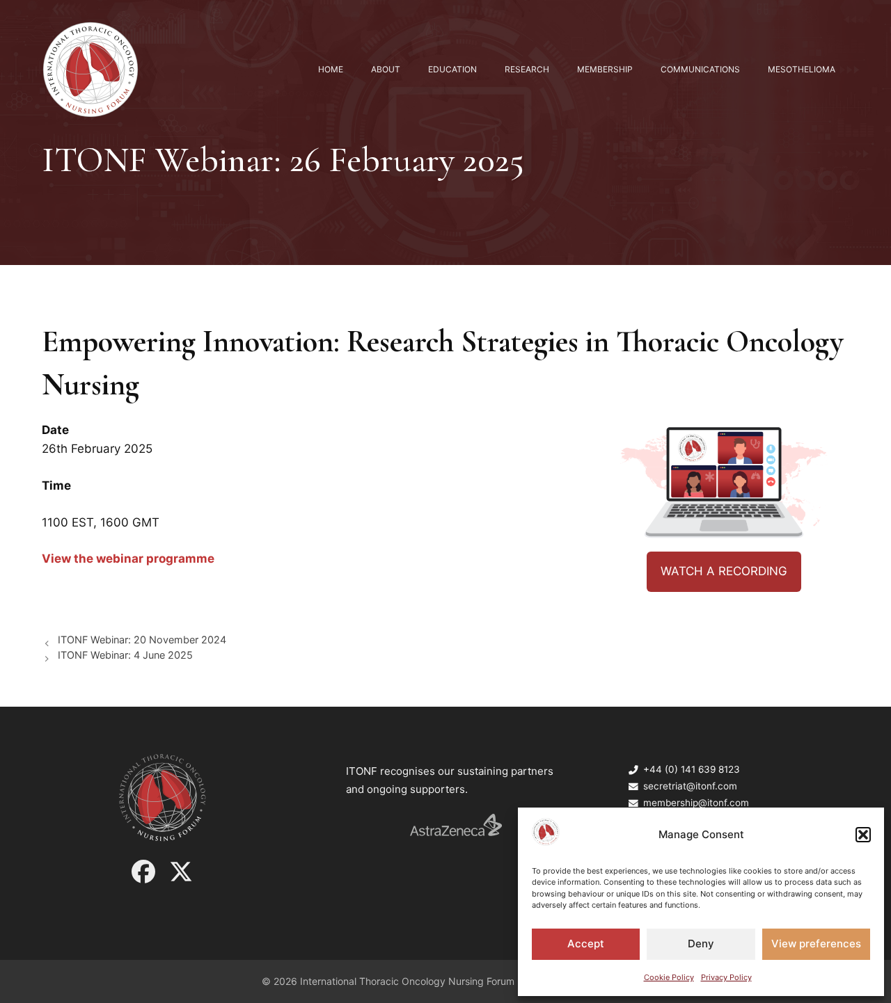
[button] (863, 835)
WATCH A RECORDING (724, 571)
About (385, 69)
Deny (701, 943)
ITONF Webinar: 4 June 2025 (125, 655)
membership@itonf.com (696, 802)
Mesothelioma (801, 69)
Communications (700, 69)
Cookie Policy (669, 977)
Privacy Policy (726, 977)
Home (330, 69)
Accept (585, 943)
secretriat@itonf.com (690, 786)
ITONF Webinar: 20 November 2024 (142, 639)
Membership (605, 69)
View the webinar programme (128, 558)
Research (527, 69)
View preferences (816, 943)
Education (452, 69)
